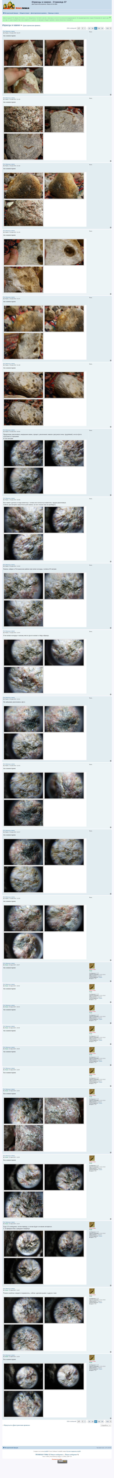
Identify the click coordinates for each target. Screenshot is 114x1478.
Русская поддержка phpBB (73, 1451)
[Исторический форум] (17, 4)
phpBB (46, 1451)
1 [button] (84, 28)
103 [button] (107, 28)
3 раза (100, 977)
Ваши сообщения (71, 1454)
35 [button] (89, 28)
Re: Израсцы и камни (9, 31)
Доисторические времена (31, 25)
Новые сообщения (56, 1454)
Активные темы (42, 1454)
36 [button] (92, 28)
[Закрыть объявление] (110, 17)
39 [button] (102, 28)
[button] (78, 28)
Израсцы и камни (11, 25)
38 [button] (99, 28)
